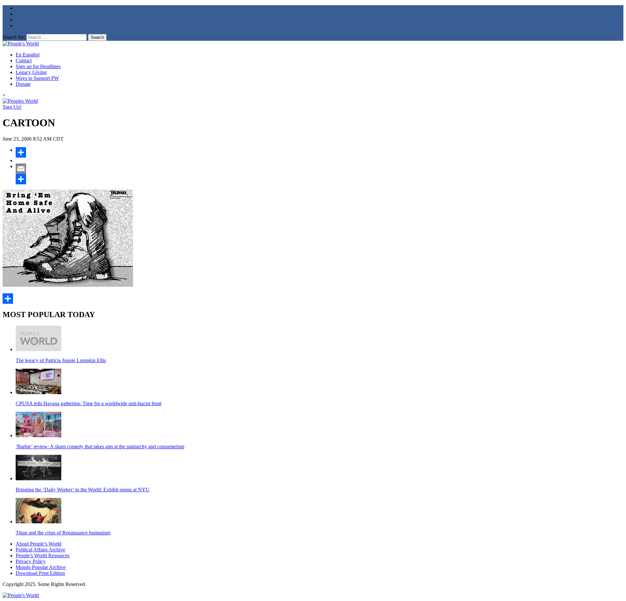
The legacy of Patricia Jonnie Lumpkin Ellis (61, 360)
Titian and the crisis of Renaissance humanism (63, 532)
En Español (27, 54)
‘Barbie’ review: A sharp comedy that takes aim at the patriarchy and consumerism (100, 446)
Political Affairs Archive (40, 549)
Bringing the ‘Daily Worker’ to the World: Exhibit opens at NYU (83, 489)
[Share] (319, 152)
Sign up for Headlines (38, 66)
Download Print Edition (40, 573)
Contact (24, 60)
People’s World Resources (42, 555)
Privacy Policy (31, 561)
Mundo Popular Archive (41, 567)
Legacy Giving (31, 72)
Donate (23, 84)
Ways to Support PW (37, 78)
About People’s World (38, 544)
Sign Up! (12, 107)
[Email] (319, 168)
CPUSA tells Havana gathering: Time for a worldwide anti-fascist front (88, 403)
